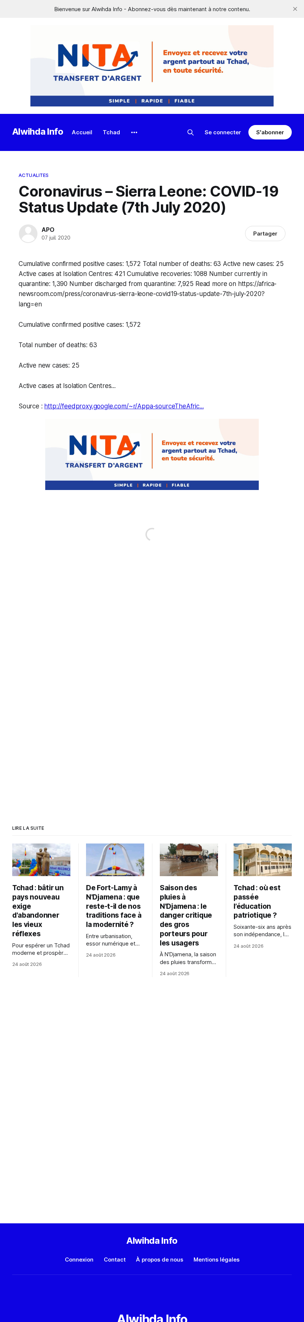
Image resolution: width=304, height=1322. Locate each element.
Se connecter (223, 132)
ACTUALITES (34, 175)
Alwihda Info (37, 131)
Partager (265, 233)
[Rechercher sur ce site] (190, 132)
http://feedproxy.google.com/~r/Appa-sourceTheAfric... (124, 406)
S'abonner (270, 132)
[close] (295, 9)
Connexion (79, 1259)
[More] (134, 132)
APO (48, 229)
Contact (115, 1259)
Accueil (82, 132)
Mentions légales (216, 1259)
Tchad (111, 132)
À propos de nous (159, 1259)
